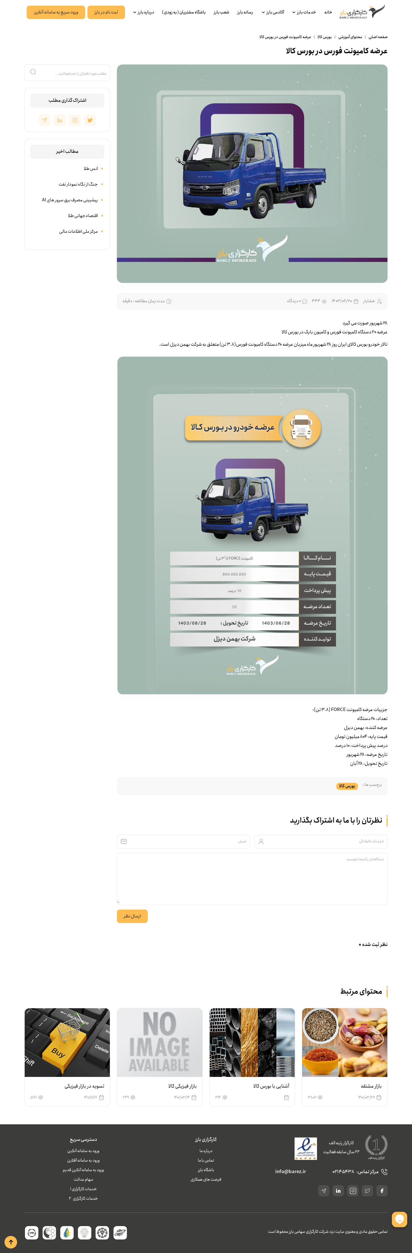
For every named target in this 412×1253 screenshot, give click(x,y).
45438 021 (343, 1172)
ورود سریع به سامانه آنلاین (56, 12)
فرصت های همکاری (206, 1179)
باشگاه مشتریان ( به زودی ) (184, 12)
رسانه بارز (245, 12)
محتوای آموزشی (350, 37)
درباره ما (206, 1151)
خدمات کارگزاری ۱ (83, 1189)
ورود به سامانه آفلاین (83, 1160)
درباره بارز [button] (146, 12)
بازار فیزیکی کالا (182, 1086)
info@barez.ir (290, 1172)
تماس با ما (206, 1160)
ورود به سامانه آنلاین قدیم (83, 1170)
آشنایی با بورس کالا (271, 1086)
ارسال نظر (132, 916)
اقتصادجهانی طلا (83, 215)
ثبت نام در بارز (106, 12)
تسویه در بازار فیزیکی (84, 1086)
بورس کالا (325, 37)
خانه (328, 12)
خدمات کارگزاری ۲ (83, 1198)
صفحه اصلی (378, 37)
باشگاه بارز (206, 1170)
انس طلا (91, 168)
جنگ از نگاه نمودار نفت (78, 184)
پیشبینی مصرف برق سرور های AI (70, 200)
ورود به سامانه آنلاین (83, 1151)
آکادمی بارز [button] (275, 12)
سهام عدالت (83, 1179)
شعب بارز (221, 12)
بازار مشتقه (371, 1086)
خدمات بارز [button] (306, 12)
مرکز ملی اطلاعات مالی (78, 231)
